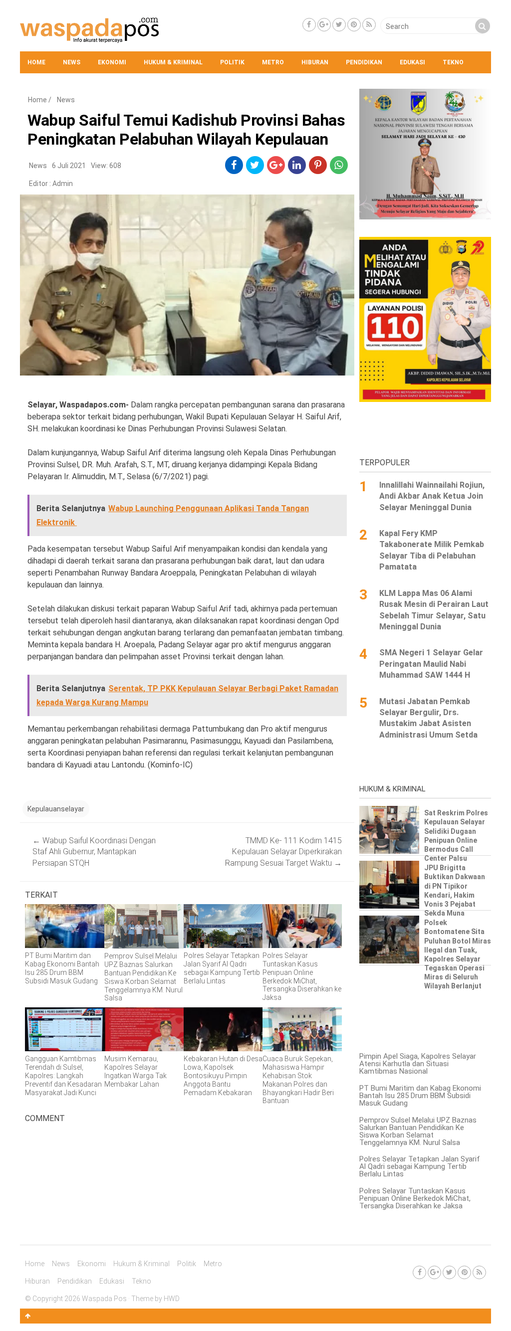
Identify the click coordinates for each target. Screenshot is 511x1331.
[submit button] (482, 25)
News (71, 62)
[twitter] (254, 165)
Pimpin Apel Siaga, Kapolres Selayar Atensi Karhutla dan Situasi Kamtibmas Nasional (417, 1064)
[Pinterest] (354, 24)
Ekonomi (112, 62)
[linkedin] (296, 165)
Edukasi (412, 62)
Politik (232, 62)
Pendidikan (364, 62)
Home (36, 62)
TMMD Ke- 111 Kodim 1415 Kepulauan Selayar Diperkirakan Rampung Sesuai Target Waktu (283, 852)
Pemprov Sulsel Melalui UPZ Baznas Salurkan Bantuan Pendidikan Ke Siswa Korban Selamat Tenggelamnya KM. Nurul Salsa (418, 1131)
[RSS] (369, 24)
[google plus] (275, 165)
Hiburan (314, 62)
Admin (62, 184)
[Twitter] (339, 24)
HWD (172, 1299)
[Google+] (324, 24)
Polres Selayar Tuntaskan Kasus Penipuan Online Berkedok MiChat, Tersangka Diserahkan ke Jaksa (415, 1198)
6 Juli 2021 (69, 166)
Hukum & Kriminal (173, 62)
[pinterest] (317, 165)
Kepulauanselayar (55, 809)
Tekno (453, 62)
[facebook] (234, 165)
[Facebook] (309, 24)
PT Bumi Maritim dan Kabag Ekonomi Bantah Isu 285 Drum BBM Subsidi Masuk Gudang (420, 1096)
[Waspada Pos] (90, 40)
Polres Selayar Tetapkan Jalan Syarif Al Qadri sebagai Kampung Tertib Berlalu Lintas (419, 1166)
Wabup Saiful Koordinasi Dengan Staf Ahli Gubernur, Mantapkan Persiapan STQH (94, 852)
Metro (273, 62)
